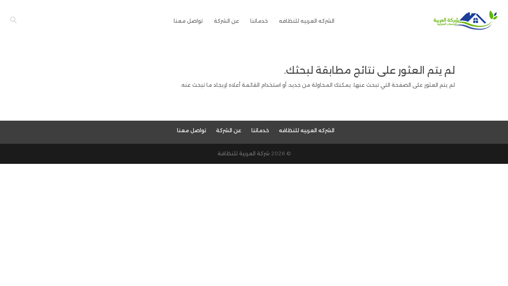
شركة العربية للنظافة (244, 153)
